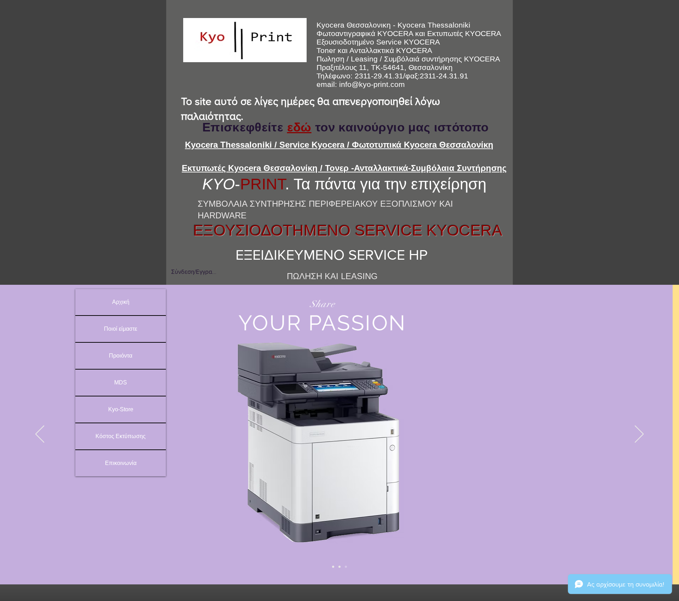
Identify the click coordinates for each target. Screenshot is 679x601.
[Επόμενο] (639, 434)
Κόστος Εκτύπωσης (120, 436)
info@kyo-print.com (372, 84)
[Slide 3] (346, 567)
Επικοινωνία (121, 463)
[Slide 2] (339, 567)
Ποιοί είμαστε (120, 329)
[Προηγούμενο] (39, 434)
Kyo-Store (120, 409)
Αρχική (120, 302)
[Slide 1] (333, 567)
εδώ (299, 127)
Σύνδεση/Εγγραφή (193, 271)
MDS (120, 382)
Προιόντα (120, 356)
